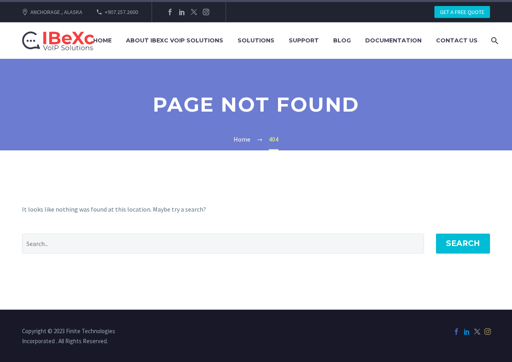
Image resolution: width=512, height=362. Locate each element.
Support (304, 40)
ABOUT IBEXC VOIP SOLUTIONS (174, 40)
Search (463, 243)
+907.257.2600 (121, 12)
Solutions (256, 40)
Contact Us (457, 40)
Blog (342, 40)
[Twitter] (194, 12)
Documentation (393, 40)
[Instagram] (206, 12)
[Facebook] (170, 12)
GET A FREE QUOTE (462, 12)
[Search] (494, 41)
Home (102, 40)
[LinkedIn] (182, 12)
